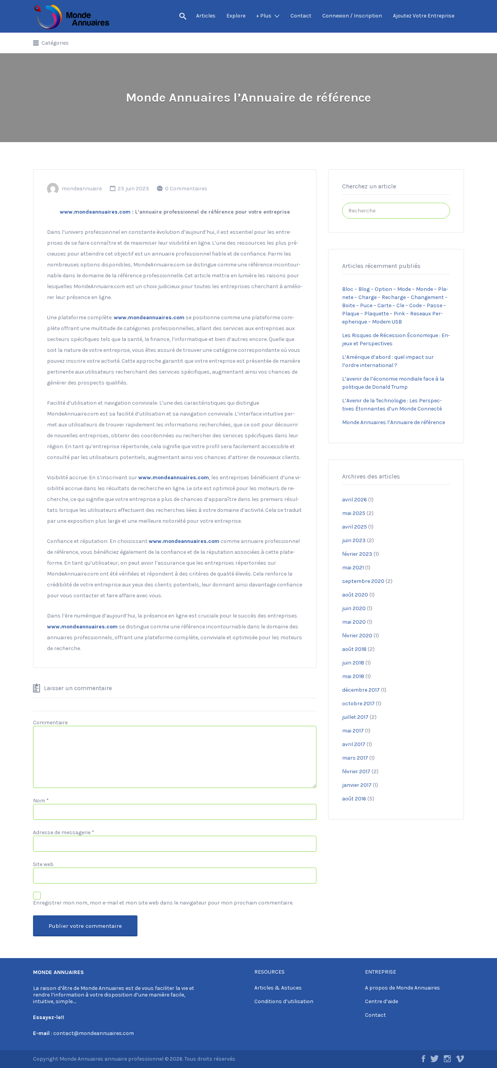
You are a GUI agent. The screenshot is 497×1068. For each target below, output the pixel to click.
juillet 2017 (355, 717)
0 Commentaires (186, 188)
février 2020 (357, 635)
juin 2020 (354, 608)
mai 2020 (354, 622)
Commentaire (50, 722)
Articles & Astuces (278, 988)
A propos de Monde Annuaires (402, 988)
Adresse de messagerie (63, 832)
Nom (41, 800)
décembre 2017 (361, 690)
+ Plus (263, 15)
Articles (205, 15)
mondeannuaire (82, 188)
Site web (43, 864)
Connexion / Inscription (352, 15)
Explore (235, 15)
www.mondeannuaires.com (95, 212)
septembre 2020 (363, 581)
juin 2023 (354, 540)
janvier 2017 (357, 785)
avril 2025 (354, 527)
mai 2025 (353, 513)
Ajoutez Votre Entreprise (423, 15)
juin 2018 (353, 662)
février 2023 (357, 554)
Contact (300, 15)
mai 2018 (353, 676)
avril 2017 (353, 744)
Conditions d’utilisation (283, 1001)
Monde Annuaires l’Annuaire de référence (393, 422)
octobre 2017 (358, 703)
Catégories (55, 43)
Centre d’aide (381, 1001)
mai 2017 (353, 730)
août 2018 (354, 649)
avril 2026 (354, 499)
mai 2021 (353, 567)
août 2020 (355, 594)
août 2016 (354, 798)
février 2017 (356, 771)
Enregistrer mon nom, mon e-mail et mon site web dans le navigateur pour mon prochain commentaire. (163, 902)
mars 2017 (355, 758)
